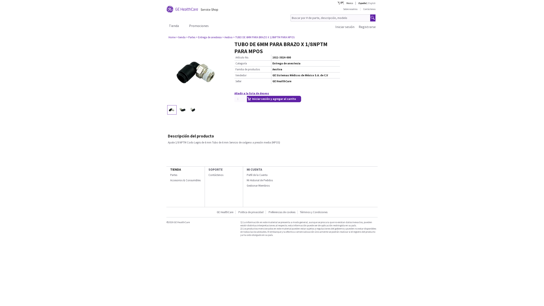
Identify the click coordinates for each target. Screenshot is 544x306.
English (371, 3)
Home (172, 37)
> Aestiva (227, 37)
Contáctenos (369, 9)
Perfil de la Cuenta (257, 175)
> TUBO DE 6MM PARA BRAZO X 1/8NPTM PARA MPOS (264, 37)
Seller (238, 81)
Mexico (349, 3)
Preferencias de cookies (282, 212)
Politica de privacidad (251, 212)
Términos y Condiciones (313, 212)
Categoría (241, 63)
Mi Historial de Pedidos (260, 180)
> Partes (190, 37)
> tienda (181, 37)
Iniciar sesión (344, 27)
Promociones (199, 26)
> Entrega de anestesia (209, 37)
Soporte (215, 169)
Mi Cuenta (254, 169)
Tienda (174, 26)
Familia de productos (247, 69)
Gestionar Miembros (258, 185)
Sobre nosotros (350, 9)
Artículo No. (242, 57)
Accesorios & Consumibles (185, 180)
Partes (173, 175)
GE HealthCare (225, 212)
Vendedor (240, 75)
